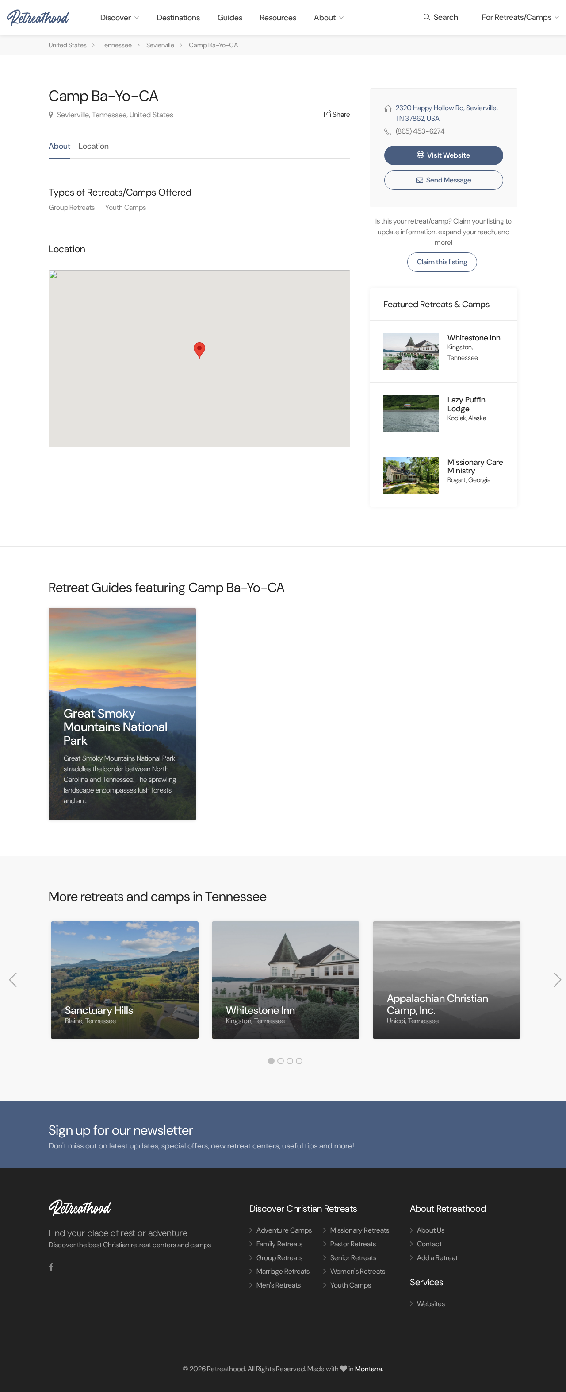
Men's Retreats (278, 1285)
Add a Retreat (437, 1257)
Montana (368, 1368)
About (325, 17)
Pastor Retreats (353, 1244)
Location (94, 146)
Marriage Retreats (283, 1271)
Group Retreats (72, 207)
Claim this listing (442, 262)
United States (68, 45)
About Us (430, 1230)
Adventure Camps (284, 1230)
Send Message (448, 180)
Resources (278, 17)
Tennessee (116, 45)
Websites (431, 1303)
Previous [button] (13, 980)
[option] (124, 986)
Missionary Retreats (359, 1230)
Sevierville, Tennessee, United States (114, 115)
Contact (429, 1244)
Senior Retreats (353, 1257)
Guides (230, 17)
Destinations (178, 17)
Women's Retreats (357, 1271)
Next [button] (558, 980)
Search (445, 17)
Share (340, 114)
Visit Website (448, 155)
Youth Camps (125, 207)
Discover (115, 17)
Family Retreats (279, 1244)
